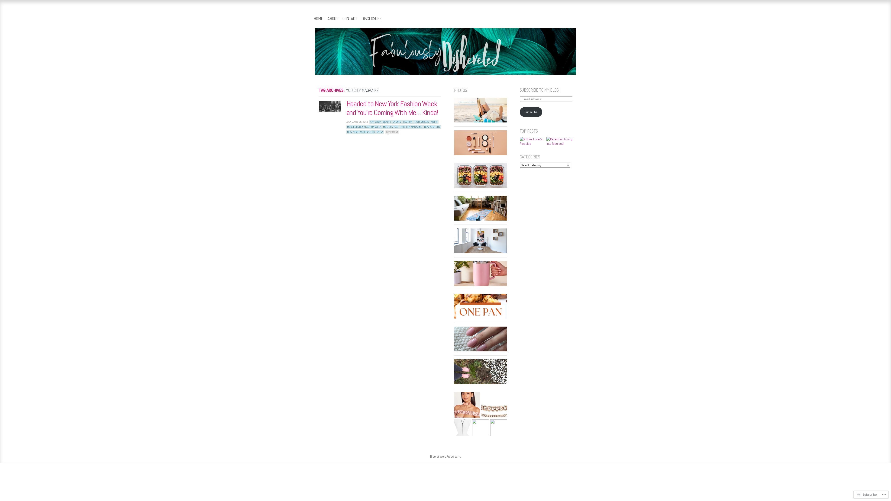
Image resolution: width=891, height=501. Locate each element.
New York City (432, 126)
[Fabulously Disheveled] (445, 52)
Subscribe (530, 112)
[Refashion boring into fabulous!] (559, 141)
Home (318, 18)
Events (397, 121)
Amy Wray (375, 121)
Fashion (407, 121)
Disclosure (372, 18)
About (332, 18)
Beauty (387, 121)
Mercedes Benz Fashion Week (364, 126)
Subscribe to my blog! (539, 90)
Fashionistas (421, 121)
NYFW (380, 132)
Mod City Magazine (411, 126)
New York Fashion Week (361, 132)
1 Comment (392, 132)
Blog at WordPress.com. (445, 456)
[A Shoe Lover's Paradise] (533, 141)
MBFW (434, 121)
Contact (349, 18)
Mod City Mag (390, 126)
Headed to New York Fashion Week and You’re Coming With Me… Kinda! (392, 108)
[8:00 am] (330, 106)
